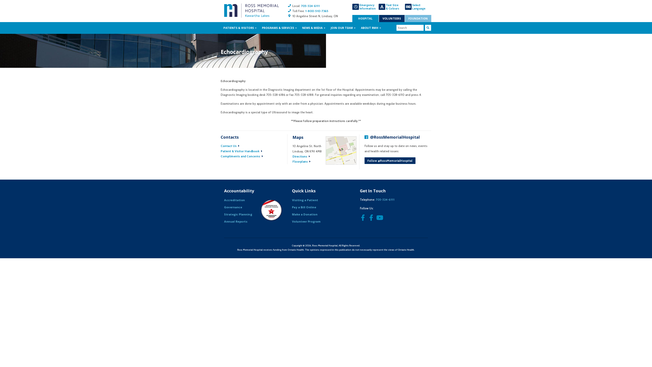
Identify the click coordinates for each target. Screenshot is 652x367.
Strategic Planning (238, 214)
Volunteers (392, 18)
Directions (300, 156)
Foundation (418, 18)
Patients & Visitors (238, 28)
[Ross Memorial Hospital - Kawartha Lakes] (251, 16)
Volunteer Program (306, 221)
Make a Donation (305, 214)
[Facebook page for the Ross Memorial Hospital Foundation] (372, 219)
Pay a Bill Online (304, 207)
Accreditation (234, 200)
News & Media (312, 28)
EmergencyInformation (368, 6)
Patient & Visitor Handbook (240, 151)
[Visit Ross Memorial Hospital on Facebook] (363, 219)
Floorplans (301, 161)
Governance (233, 207)
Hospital (365, 18)
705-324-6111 (310, 6)
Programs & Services (278, 28)
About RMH (369, 28)
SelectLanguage (418, 6)
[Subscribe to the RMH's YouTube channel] (380, 219)
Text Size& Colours (392, 6)
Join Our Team (342, 28)
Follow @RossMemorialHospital (389, 160)
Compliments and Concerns (241, 156)
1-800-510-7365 (316, 11)
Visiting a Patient (305, 200)
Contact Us (229, 146)
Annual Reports (235, 221)
